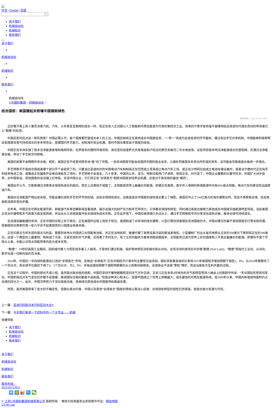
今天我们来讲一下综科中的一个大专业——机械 (44, 312)
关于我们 (15, 21)
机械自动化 (16, 26)
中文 (4, 10)
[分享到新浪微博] (22, 392)
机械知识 (15, 30)
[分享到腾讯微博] (28, 392)
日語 (23, 10)
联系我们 (15, 34)
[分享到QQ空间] (17, 392)
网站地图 (112, 401)
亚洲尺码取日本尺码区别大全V (33, 305)
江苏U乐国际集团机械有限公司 (24, 401)
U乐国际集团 (17, 102)
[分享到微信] (34, 392)
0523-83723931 (10, 387)
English (13, 10)
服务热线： (8, 383)
